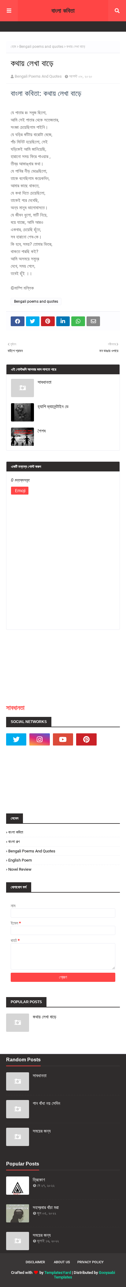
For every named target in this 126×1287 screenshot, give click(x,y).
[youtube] (63, 739)
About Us (62, 1262)
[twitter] (16, 739)
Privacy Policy (90, 1262)
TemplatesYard (57, 1272)
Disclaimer (35, 1262)
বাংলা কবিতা (63, 10)
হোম (13, 46)
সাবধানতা (44, 382)
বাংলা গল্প (14, 841)
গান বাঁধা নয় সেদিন (46, 1103)
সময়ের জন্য (42, 1131)
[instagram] (39, 739)
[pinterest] (86, 739)
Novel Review (19, 869)
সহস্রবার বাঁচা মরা (46, 1207)
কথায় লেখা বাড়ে (44, 1016)
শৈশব (42, 430)
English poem (20, 860)
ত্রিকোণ (39, 1179)
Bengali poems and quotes (41, 46)
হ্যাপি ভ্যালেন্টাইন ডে (53, 406)
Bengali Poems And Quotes (38, 76)
